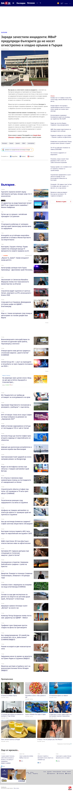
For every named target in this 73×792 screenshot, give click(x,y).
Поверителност (52, 773)
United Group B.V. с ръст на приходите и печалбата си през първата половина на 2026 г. (17, 364)
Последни (21, 3)
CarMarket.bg (26, 772)
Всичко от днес (61, 201)
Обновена (53, 95)
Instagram (31, 156)
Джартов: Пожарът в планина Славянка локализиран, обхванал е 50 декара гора (16, 575)
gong (58, 761)
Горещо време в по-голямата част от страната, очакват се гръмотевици (61, 168)
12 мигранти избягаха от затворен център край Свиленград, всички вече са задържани (16, 226)
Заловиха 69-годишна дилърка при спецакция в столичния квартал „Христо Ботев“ (15, 553)
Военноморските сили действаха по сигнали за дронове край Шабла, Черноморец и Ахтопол (15, 341)
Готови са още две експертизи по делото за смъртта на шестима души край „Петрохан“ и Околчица (15, 597)
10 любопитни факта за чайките (58, 695)
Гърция (11, 143)
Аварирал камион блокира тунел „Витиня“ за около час (14, 607)
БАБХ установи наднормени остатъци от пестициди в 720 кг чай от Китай (16, 427)
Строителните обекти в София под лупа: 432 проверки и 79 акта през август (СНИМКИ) (15, 491)
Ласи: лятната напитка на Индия (10, 739)
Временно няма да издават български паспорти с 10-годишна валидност (59, 194)
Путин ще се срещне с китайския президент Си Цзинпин (14, 215)
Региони (31, 3)
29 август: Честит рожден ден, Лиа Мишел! (49, 739)
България (4, 143)
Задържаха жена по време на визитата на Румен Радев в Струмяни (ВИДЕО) (16, 657)
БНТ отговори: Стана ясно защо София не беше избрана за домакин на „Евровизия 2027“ (16, 417)
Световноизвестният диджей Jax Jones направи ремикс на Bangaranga (16, 458)
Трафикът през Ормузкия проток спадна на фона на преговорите (14, 626)
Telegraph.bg (35, 773)
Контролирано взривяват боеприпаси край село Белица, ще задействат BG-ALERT (60, 117)
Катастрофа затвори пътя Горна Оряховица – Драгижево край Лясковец (16, 269)
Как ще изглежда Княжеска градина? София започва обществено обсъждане (17, 523)
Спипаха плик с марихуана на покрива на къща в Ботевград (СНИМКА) (16, 586)
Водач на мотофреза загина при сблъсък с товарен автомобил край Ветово (15, 469)
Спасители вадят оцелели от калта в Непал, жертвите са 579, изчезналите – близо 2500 (16, 293)
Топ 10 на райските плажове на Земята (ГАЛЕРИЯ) (60, 148)
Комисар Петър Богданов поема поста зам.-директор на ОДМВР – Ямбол (16, 617)
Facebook (23, 156)
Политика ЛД (61, 773)
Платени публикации (57, 771)
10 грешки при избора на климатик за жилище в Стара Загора (12, 715)
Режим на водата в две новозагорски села (16, 648)
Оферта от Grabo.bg (5, 375)
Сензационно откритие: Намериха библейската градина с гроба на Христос (14, 564)
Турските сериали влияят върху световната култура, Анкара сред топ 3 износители (16, 194)
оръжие (18, 143)
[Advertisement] (24, 170)
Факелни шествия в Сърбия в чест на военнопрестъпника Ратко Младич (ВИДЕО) (15, 668)
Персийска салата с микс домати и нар (35, 696)
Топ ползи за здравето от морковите (58, 153)
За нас (44, 771)
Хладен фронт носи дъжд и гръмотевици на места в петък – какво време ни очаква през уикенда (61, 108)
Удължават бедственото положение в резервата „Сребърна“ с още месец (16, 406)
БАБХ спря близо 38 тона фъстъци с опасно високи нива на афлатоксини (16, 542)
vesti (40, 762)
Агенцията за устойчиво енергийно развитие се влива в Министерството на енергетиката (16, 237)
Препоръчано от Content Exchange (63, 743)
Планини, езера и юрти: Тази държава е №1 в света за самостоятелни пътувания (60, 160)
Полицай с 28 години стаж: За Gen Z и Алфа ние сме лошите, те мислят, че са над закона (61, 186)
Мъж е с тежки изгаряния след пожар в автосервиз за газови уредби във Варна (16, 315)
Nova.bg (29, 773)
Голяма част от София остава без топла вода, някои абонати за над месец (61, 99)
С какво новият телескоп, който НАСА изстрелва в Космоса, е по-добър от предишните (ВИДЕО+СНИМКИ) (7, 759)
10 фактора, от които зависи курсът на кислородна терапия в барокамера (60, 715)
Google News (14, 156)
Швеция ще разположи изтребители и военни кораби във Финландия (16, 448)
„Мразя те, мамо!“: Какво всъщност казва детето (15, 259)
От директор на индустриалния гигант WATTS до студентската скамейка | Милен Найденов (16, 205)
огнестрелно (31, 143)
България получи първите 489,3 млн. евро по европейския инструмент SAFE (16, 532)
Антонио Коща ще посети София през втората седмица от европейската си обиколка (16, 438)
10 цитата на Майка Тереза (9, 695)
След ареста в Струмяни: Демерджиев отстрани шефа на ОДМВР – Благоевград (16, 304)
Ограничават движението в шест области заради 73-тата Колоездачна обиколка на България (61, 177)
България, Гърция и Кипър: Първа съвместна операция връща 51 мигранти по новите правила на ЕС (15, 249)
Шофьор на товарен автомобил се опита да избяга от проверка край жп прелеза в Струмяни (16, 512)
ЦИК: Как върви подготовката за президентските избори (61, 130)
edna (22, 761)
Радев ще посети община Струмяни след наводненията (60, 124)
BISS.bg (31, 772)
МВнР (23, 143)
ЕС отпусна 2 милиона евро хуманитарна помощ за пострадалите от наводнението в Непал (16, 480)
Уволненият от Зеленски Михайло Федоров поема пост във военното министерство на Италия (15, 282)
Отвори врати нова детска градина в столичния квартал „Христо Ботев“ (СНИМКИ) (15, 353)
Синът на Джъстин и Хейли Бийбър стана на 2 (26, 757)
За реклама (49, 771)
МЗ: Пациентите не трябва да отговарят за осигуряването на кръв (15, 396)
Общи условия (16, 788)
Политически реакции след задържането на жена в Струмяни (14, 501)
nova (4, 766)
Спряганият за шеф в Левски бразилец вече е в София (63, 757)
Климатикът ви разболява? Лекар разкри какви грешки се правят (61, 142)
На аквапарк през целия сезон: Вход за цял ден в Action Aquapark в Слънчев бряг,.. (16, 380)
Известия (69, 773)
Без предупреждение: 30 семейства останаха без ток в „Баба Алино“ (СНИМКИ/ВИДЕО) (15, 637)
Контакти (64, 771)
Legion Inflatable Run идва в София (35, 714)
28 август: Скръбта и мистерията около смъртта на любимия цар (45, 757)
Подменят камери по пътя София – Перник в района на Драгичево (61, 136)
